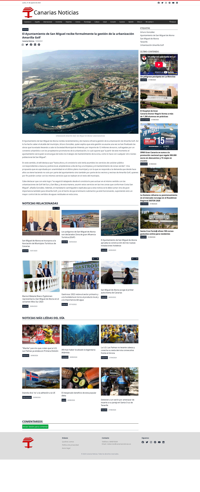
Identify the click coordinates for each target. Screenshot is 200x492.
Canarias (27, 22)
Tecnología (87, 22)
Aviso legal (66, 448)
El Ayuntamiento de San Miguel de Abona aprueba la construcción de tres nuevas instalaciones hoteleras (119, 243)
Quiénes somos (68, 442)
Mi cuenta (149, 22)
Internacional (47, 22)
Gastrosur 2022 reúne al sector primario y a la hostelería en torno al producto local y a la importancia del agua (80, 297)
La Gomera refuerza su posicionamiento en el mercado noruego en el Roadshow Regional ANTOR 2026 (158, 198)
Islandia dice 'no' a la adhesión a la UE (38, 393)
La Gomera (144, 204)
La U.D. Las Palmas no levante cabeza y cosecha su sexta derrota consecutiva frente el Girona (118, 350)
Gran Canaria (145, 120)
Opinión (130, 22)
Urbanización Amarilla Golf (152, 45)
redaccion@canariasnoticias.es (119, 444)
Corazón (113, 22)
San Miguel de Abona (149, 38)
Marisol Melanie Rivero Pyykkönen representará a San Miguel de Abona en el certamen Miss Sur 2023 (40, 299)
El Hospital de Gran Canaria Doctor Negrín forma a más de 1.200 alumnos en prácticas (156, 114)
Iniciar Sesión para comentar (35, 426)
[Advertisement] (69, 476)
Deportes (69, 22)
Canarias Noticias (28, 41)
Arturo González (147, 32)
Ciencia (77, 22)
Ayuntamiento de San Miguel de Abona (157, 35)
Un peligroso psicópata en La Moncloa (157, 76)
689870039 (113, 442)
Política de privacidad (70, 445)
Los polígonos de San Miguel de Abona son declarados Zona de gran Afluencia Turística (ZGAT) (79, 234)
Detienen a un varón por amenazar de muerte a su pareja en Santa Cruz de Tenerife (117, 402)
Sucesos (122, 22)
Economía (59, 22)
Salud (105, 22)
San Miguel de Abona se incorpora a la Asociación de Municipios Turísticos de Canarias (39, 243)
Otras (139, 22)
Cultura (97, 22)
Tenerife (25, 29)
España (37, 22)
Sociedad (65, 357)
